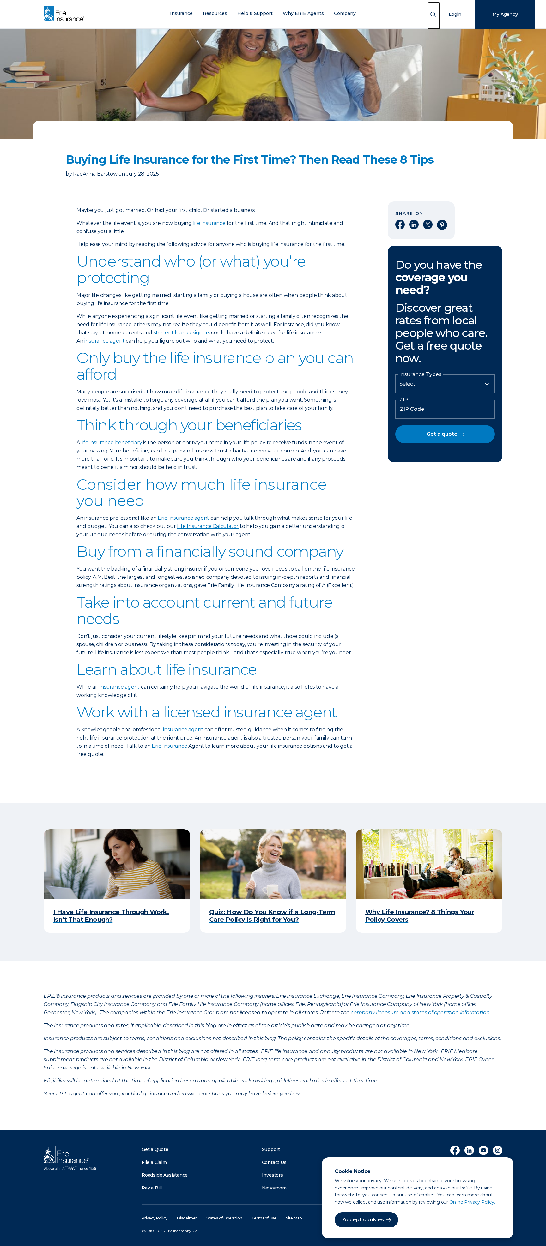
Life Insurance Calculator (208, 526)
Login (455, 14)
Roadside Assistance (165, 1175)
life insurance (209, 223)
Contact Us (274, 1162)
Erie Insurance (169, 746)
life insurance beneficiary (111, 443)
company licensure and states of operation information (420, 1012)
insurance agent (104, 341)
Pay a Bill (152, 1188)
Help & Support (255, 13)
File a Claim (154, 1162)
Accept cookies (363, 1220)
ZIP (403, 399)
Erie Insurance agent (183, 518)
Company (345, 13)
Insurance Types (420, 374)
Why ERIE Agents (303, 13)
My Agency (505, 14)
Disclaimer (187, 1218)
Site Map (293, 1218)
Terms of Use (264, 1218)
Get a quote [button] (442, 434)
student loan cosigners (182, 333)
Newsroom (274, 1188)
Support (271, 1149)
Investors (272, 1175)
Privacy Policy (154, 1218)
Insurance (181, 13)
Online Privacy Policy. (472, 1202)
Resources (215, 13)
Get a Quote (155, 1149)
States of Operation (224, 1218)
